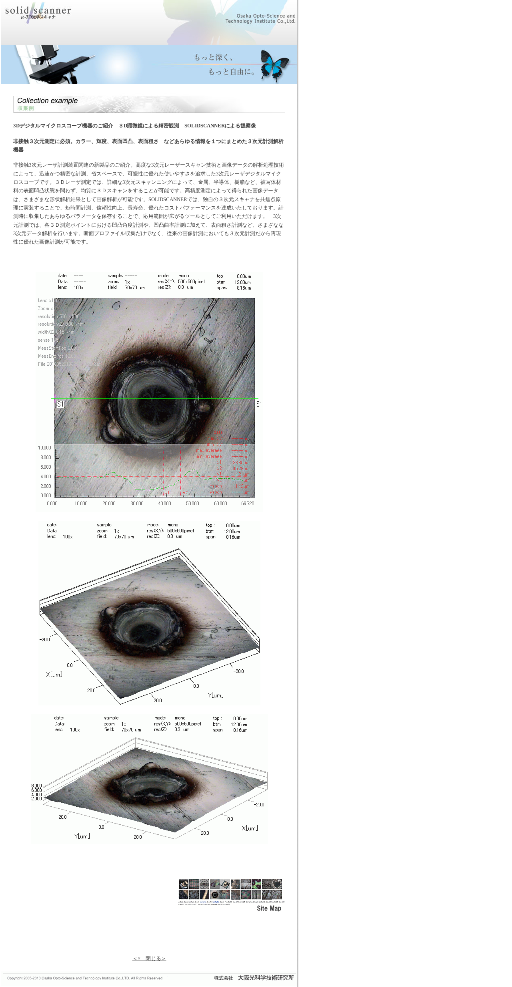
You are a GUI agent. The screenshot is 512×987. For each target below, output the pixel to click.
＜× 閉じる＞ (149, 958)
